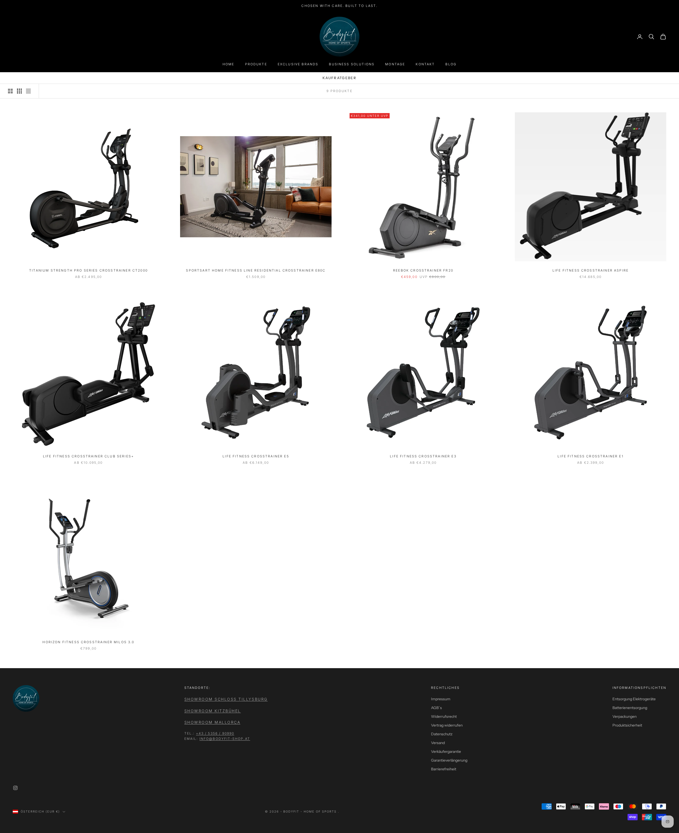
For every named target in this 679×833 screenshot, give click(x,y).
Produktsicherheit (627, 725)
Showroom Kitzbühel (212, 711)
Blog (450, 64)
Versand (438, 742)
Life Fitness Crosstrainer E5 (256, 456)
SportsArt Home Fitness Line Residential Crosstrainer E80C (255, 270)
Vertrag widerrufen (447, 725)
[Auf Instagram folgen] (15, 788)
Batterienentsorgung (629, 707)
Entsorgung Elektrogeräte (634, 699)
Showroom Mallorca (212, 722)
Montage (395, 64)
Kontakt (425, 64)
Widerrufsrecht (444, 716)
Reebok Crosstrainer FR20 (423, 270)
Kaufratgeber (339, 78)
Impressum (440, 699)
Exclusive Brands (298, 64)
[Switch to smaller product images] (19, 91)
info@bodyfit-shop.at (224, 739)
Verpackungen (624, 716)
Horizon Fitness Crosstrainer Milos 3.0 (88, 642)
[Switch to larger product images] (10, 91)
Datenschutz (441, 734)
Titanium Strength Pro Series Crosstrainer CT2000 (88, 270)
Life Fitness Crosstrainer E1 (590, 456)
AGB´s (436, 707)
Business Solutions (352, 64)
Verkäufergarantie (446, 751)
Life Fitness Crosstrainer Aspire (590, 270)
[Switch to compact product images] (28, 91)
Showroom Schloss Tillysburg (226, 699)
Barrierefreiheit (443, 769)
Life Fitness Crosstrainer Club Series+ (88, 456)
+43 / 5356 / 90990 (215, 733)
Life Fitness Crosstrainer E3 (423, 456)
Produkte (256, 64)
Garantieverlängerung (449, 760)
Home (228, 64)
